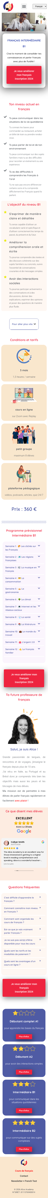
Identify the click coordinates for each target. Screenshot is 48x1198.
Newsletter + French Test (24, 1181)
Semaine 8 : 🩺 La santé (17, 617)
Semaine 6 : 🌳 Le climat (18, 599)
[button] (24, 6)
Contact (24, 1176)
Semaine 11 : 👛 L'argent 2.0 (20, 642)
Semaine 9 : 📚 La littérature (20, 624)
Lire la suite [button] (9, 864)
